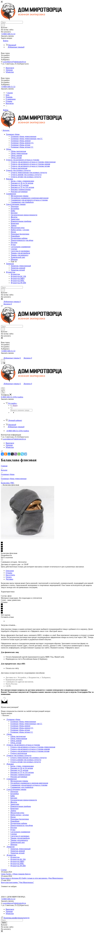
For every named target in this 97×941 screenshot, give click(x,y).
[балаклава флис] (27, 538)
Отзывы (9, 573)
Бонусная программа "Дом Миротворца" (17, 882)
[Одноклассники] (5, 454)
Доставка (9, 579)
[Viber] (15, 454)
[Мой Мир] (9, 454)
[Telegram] (25, 454)
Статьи (4, 870)
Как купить (10, 575)
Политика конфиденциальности (16, 918)
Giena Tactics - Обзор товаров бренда (16, 874)
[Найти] (3, 24)
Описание (10, 571)
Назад (15, 405)
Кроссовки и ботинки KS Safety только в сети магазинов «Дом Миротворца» (32, 878)
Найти (4, 922)
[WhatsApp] (19, 454)
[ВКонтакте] (2, 454)
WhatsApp (10, 72)
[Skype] (22, 454)
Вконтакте (10, 68)
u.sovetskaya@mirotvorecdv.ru (14, 62)
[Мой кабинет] (2, 356)
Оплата (9, 577)
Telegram (9, 70)
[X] (12, 454)
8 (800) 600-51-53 (8, 34)
